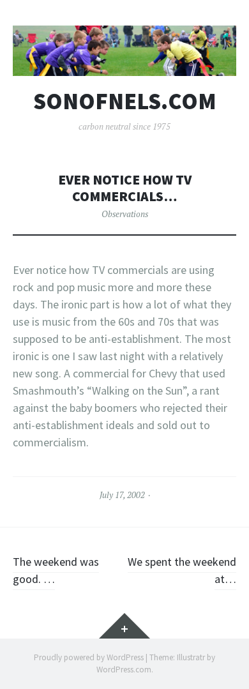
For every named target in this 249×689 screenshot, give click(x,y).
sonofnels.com (124, 101)
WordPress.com (123, 669)
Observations (125, 214)
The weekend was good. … (56, 570)
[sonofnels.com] (124, 51)
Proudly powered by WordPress (89, 657)
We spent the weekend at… (182, 570)
